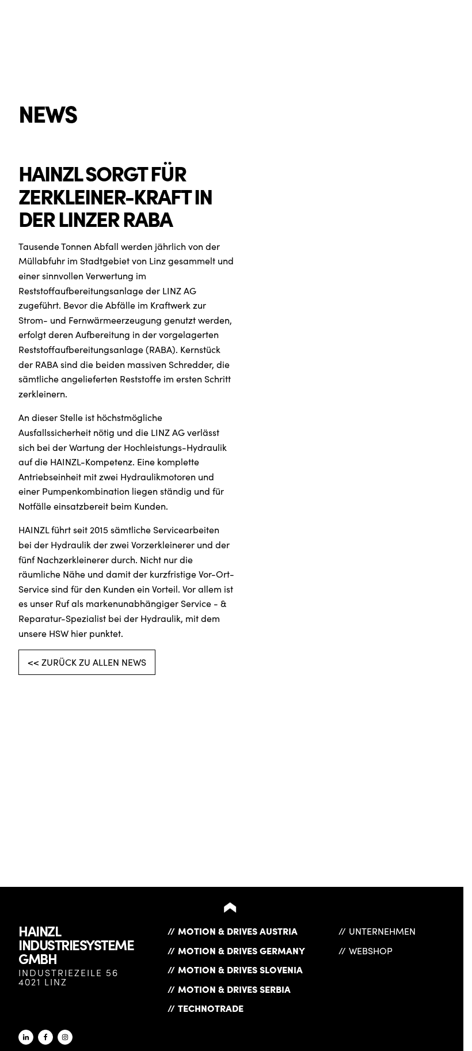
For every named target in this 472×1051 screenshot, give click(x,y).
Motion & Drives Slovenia (240, 969)
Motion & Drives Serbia (234, 988)
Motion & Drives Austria (238, 930)
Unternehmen (382, 931)
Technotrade (210, 1007)
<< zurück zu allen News (87, 662)
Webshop (371, 950)
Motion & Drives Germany (241, 950)
